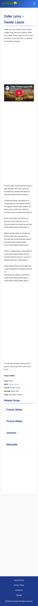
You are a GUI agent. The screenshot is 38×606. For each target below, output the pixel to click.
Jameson (11, 432)
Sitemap (19, 595)
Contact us (19, 590)
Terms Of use (19, 580)
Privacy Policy (19, 585)
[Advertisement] (19, 62)
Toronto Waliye (14, 409)
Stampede (11, 444)
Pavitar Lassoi (14, 384)
